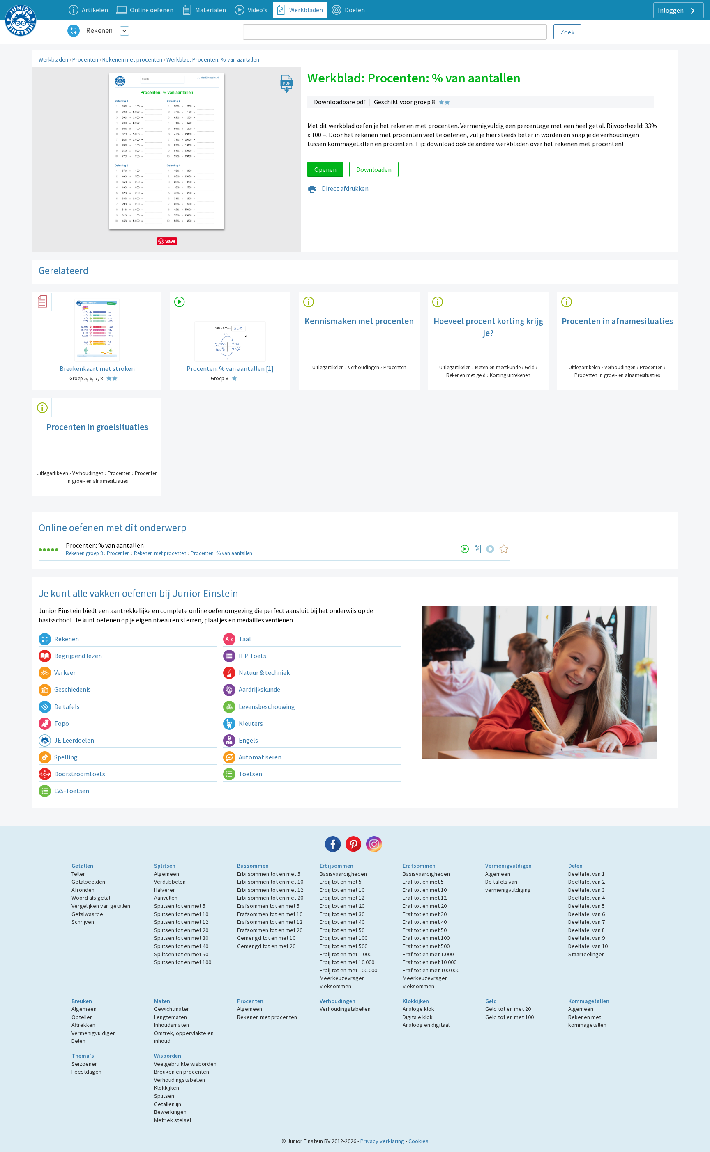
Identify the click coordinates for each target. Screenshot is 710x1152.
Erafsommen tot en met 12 (269, 922)
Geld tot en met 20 (508, 1009)
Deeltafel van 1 (586, 874)
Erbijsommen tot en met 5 (268, 874)
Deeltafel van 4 (586, 897)
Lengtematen (170, 1017)
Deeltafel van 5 (586, 906)
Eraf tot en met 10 (425, 890)
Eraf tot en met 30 (425, 914)
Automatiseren (259, 757)
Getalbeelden (88, 881)
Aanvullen (166, 897)
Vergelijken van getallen (100, 906)
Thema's (82, 1055)
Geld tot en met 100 (509, 1017)
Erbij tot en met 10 (342, 890)
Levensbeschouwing (266, 706)
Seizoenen (84, 1063)
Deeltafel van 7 (586, 922)
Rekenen (99, 30)
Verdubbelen (170, 881)
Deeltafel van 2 (586, 881)
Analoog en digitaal (426, 1025)
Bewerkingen (170, 1111)
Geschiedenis (72, 689)
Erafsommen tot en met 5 (268, 906)
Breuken (81, 1001)
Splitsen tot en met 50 (181, 954)
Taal (244, 639)
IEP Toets (251, 655)
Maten (162, 1001)
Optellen (82, 1017)
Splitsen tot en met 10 (181, 914)
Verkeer (64, 672)
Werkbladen (53, 59)
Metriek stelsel (172, 1120)
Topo (61, 723)
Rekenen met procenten (132, 59)
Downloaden (374, 169)
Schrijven (82, 922)
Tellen (78, 874)
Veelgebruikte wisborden (185, 1063)
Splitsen (164, 865)
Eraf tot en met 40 (425, 922)
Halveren (165, 890)
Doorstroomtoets (79, 774)
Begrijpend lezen (77, 655)
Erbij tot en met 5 (341, 881)
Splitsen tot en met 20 (181, 930)
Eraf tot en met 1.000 (428, 954)
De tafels (66, 706)
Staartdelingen (586, 954)
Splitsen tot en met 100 (182, 962)
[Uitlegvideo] (465, 548)
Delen (575, 865)
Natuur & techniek (263, 672)
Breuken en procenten (181, 1071)
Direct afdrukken (344, 188)
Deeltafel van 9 (586, 938)
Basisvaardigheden (343, 874)
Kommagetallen (588, 1001)
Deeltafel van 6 (586, 914)
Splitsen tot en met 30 (181, 938)
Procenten (85, 59)
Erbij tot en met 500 (343, 946)
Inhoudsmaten (171, 1025)
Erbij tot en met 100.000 (348, 970)
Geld (491, 1001)
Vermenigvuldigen (508, 865)
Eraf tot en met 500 (426, 946)
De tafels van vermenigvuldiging (508, 886)
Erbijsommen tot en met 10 (270, 881)
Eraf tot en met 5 (423, 881)
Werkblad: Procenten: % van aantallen (212, 59)
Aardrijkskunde (258, 689)
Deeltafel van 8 (586, 930)
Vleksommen (335, 986)
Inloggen (671, 10)
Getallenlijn (167, 1104)
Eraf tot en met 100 (426, 938)
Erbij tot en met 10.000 (347, 962)
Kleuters (250, 723)
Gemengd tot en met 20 (266, 946)
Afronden (83, 890)
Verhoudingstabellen (345, 1009)
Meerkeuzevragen (342, 978)
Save (170, 241)
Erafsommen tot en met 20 (269, 930)
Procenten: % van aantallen (105, 545)
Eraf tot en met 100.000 (431, 970)
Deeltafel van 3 (586, 890)
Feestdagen (86, 1071)
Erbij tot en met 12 (342, 897)
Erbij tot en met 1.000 (345, 954)
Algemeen (166, 874)
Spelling (65, 757)
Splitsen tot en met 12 (181, 922)
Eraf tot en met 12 (425, 897)
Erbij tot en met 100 (343, 938)
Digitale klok (418, 1017)
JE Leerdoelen (73, 740)
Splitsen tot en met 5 (179, 906)
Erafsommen (419, 865)
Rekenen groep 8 (84, 553)
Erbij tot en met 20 (342, 906)
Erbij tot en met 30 (342, 914)
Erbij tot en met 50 (342, 930)
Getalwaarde (87, 914)
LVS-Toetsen (71, 790)
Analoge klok (418, 1009)
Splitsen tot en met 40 (181, 946)
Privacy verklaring (382, 1141)
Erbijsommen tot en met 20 (270, 897)
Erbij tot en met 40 (342, 922)
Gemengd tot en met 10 (266, 938)
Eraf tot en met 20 (425, 906)
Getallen (82, 865)
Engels (247, 740)
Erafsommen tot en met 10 (269, 914)
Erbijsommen (336, 865)
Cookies (418, 1141)
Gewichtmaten (172, 1009)
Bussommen (253, 865)
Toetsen (249, 774)
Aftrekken (83, 1025)
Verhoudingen (337, 1001)
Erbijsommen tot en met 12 (270, 890)
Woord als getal (90, 897)
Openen (325, 169)
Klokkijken (416, 1001)
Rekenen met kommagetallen (587, 1021)
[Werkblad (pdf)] (478, 548)
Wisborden (167, 1055)
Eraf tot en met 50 (425, 930)
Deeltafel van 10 (588, 946)
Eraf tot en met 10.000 (429, 962)
